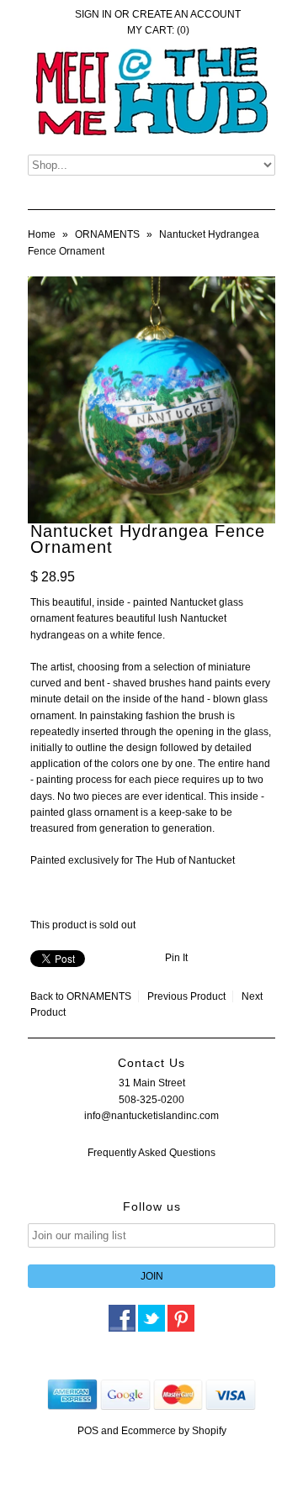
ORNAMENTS (107, 234)
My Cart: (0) (158, 30)
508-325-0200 (151, 1100)
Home (42, 234)
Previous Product (186, 996)
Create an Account (186, 14)
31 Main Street (152, 1083)
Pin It (176, 958)
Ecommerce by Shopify (173, 1431)
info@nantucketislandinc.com (151, 1116)
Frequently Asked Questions (151, 1153)
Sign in (93, 14)
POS (87, 1431)
